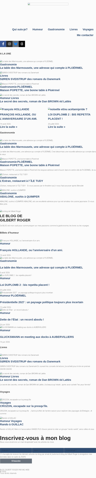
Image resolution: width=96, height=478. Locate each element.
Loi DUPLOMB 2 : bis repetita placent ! (24, 284)
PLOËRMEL (24, 86)
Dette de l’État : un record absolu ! (22, 319)
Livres (74, 29)
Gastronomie (56, 29)
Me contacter (85, 35)
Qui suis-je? (20, 29)
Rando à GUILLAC (12, 424)
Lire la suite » (8, 126)
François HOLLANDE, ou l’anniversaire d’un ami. (31, 250)
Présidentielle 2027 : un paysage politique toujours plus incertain (41, 302)
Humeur (37, 29)
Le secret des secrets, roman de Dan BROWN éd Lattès (35, 101)
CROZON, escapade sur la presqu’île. (24, 406)
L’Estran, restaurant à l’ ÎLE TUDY (21, 180)
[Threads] (22, 44)
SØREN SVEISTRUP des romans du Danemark (30, 79)
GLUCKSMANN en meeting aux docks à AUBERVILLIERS (37, 336)
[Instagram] (9, 44)
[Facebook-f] (3, 44)
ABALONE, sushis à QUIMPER (20, 196)
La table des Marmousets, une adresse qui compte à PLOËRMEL (41, 67)
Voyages (88, 29)
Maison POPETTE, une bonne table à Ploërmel (30, 90)
